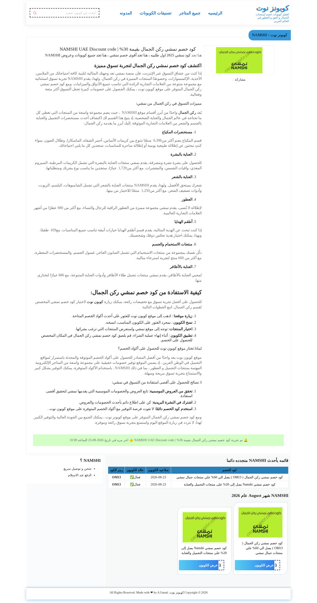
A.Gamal (162, 592)
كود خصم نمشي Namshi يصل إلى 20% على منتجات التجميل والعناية (229, 484)
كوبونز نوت (272, 8)
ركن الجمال (187, 112)
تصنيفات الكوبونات (155, 12)
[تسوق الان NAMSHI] (239, 60)
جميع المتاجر (190, 12)
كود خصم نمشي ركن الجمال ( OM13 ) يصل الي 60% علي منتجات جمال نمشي (229, 477)
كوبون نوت (95, 302)
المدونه (126, 12)
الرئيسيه (215, 12)
